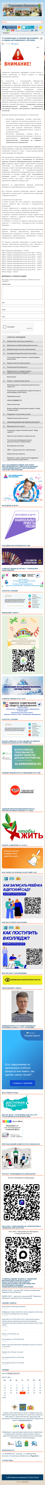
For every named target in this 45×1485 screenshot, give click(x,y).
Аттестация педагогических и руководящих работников (23, 358)
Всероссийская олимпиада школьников (13, 1306)
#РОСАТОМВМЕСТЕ (14, 400)
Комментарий (6, 284)
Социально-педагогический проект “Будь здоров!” (22, 431)
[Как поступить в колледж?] (22, 969)
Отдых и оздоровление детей (18, 381)
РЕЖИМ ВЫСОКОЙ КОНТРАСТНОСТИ (25, 980)
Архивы (4, 1373)
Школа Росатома (13, 404)
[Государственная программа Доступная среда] (15, 1110)
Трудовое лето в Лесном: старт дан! (12, 1352)
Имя (3, 302)
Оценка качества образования (18, 363)
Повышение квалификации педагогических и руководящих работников (24, 391)
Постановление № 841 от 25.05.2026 (13, 1363)
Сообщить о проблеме (22, 1083)
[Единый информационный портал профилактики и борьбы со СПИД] (22, 841)
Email (4, 309)
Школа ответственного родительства (21, 436)
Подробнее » (35, 1456)
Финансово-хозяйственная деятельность (22, 345)
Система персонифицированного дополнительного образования (19, 441)
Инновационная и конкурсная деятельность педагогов (23, 385)
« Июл (4, 1397)
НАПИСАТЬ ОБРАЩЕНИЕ (16, 337)
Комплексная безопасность (17, 367)
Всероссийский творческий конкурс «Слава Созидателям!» (23, 409)
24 (5, 1393)
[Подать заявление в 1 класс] (22, 868)
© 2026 (8, 1477)
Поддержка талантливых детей (18, 414)
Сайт (3, 316)
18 (11, 1390)
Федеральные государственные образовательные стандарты (19, 372)
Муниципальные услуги (16, 426)
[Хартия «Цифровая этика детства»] (22, 768)
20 (22, 1390)
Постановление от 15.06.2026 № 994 (13, 1339)
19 (16, 1390)
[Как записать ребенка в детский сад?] (22, 918)
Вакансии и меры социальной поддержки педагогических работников (22, 458)
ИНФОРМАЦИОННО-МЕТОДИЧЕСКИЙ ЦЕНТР (23, 422)
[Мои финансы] (16, 1169)
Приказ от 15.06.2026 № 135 (10, 1334)
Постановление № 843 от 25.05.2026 (13, 1357)
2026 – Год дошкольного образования (21, 450)
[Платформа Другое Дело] (12, 1140)
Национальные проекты (16, 454)
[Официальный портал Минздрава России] (22, 804)
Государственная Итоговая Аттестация (21, 353)
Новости (16, 44)
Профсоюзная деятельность (17, 418)
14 (28, 1388)
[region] (22, 1006)
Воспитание (11, 377)
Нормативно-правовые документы (20, 341)
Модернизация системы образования (21, 349)
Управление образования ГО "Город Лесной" (25, 1477)
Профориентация (13, 396)
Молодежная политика (15, 446)
